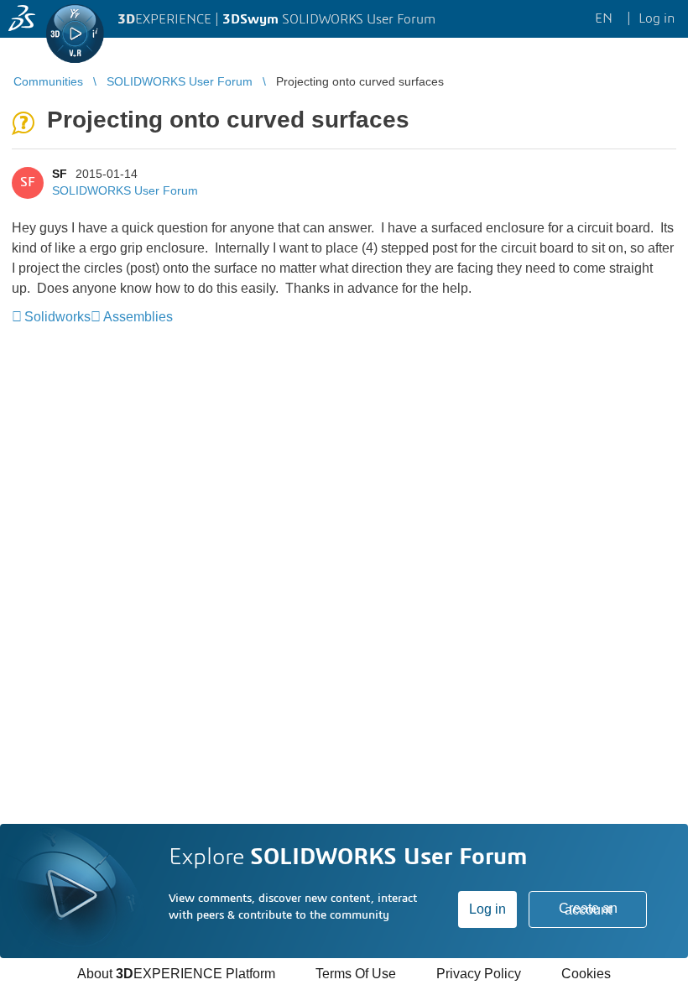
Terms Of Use (355, 974)
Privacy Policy (478, 974)
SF (59, 173)
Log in (487, 909)
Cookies (586, 974)
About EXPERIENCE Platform (176, 974)
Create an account (588, 909)
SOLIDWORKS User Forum (125, 190)
